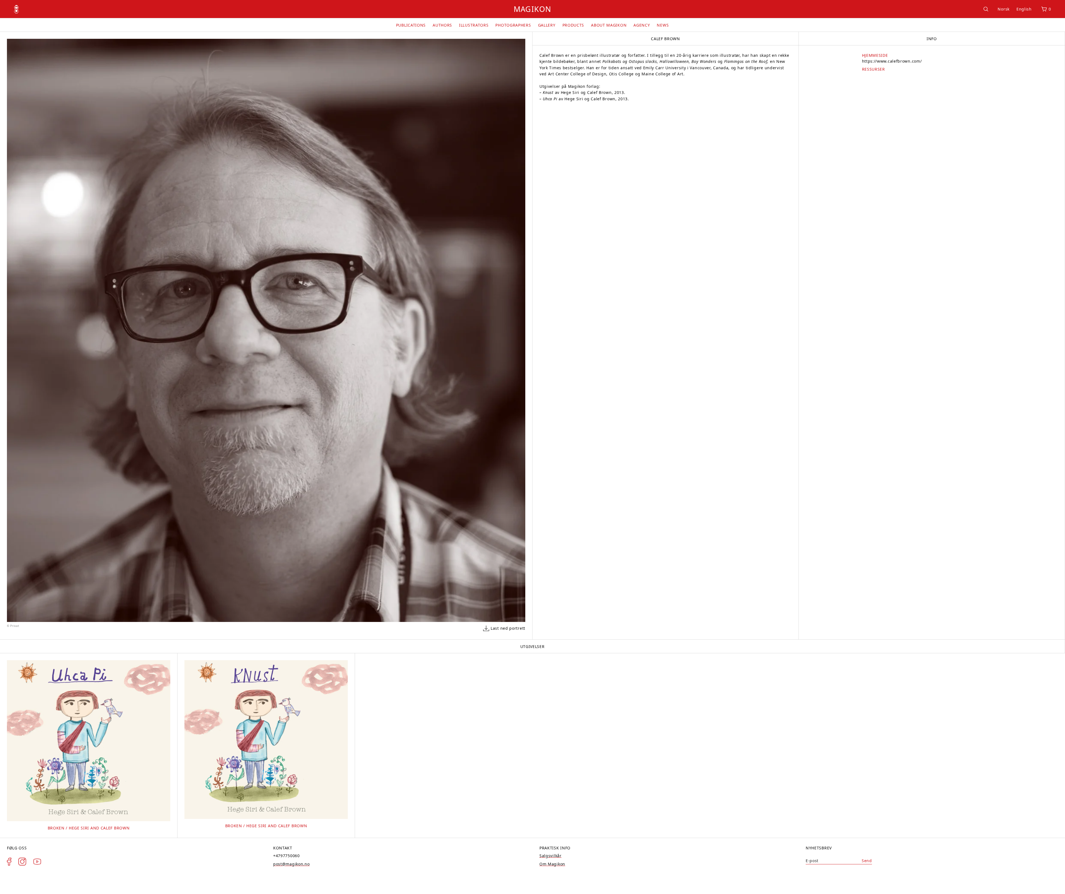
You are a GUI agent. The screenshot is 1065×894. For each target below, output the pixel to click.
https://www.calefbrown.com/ (892, 61)
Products (573, 25)
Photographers (513, 25)
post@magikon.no (291, 864)
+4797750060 (286, 855)
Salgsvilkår (550, 855)
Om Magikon (552, 864)
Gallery (547, 25)
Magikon (532, 9)
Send (867, 860)
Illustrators (473, 25)
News (663, 25)
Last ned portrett (508, 628)
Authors (442, 25)
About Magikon (609, 25)
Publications (411, 25)
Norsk (1004, 9)
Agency (641, 25)
